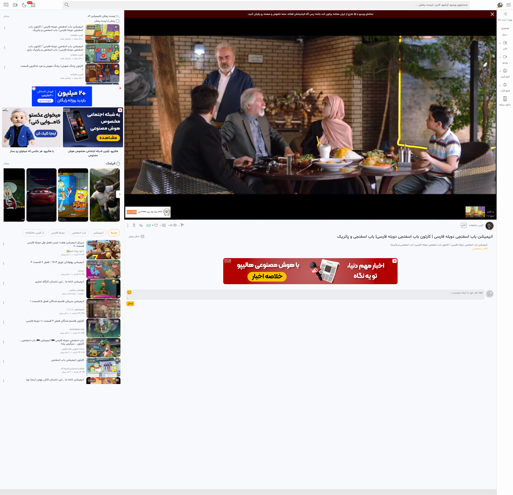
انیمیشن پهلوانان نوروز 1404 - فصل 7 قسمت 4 (57, 262)
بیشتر (6, 16)
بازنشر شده (65, 38)
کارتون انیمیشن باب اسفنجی (67, 360)
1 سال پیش (134, 236)
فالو (464, 225)
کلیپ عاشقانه (476, 225)
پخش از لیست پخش (104, 21)
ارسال (130, 303)
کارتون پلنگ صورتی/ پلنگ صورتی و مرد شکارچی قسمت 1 (51, 67)
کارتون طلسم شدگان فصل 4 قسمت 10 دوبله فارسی (55, 321)
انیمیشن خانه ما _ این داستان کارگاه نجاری (59, 282)
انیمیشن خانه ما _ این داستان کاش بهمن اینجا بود (55, 380)
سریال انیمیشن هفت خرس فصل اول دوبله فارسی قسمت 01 (55, 244)
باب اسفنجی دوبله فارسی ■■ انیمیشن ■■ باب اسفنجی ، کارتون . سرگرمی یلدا (52, 342)
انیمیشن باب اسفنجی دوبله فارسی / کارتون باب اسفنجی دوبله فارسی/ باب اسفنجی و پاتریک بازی (55, 48)
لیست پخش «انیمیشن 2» (101, 16)
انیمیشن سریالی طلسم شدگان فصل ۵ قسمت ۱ (57, 301)
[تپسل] (34, 88)
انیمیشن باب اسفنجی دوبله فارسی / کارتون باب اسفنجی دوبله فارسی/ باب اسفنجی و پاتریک (55, 28)
